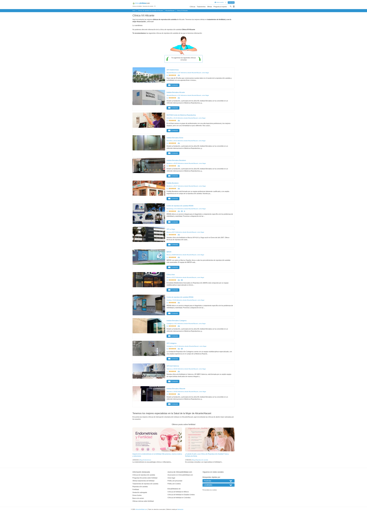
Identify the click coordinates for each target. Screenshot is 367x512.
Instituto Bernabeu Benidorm (176, 160)
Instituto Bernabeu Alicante (176, 92)
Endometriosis (147, 460)
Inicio (133, 10)
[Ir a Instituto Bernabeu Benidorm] (178, 166)
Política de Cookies (174, 484)
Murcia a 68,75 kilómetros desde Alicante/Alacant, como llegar (185, 232)
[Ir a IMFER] (178, 257)
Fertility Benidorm (173, 183)
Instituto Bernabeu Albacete (176, 388)
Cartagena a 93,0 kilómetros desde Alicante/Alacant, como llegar (186, 323)
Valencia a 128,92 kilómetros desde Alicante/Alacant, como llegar (186, 369)
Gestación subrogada (139, 492)
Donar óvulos (137, 495)
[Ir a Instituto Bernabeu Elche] (178, 143)
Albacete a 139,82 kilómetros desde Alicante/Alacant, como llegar (186, 391)
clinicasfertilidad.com (141, 509)
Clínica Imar (171, 274)
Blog (141, 460)
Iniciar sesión (220, 2)
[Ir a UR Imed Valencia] (178, 371)
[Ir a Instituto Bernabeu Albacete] (178, 394)
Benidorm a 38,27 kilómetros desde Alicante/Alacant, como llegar (186, 186)
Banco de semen (138, 498)
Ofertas (209, 6)
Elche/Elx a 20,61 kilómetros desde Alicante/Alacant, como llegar (186, 140)
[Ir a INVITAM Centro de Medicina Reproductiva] (178, 120)
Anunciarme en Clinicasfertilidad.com (180, 475)
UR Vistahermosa (173, 70)
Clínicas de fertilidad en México (178, 492)
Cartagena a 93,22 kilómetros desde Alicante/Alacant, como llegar (186, 346)
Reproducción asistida (202, 460)
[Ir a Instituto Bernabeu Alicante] (178, 98)
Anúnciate (231, 2)
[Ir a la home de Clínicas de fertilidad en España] (144, 3)
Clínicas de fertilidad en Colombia (179, 497)
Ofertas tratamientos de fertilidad (143, 481)
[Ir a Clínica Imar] (178, 280)
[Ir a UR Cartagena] (178, 348)
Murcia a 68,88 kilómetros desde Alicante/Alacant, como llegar (185, 254)
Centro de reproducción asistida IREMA (180, 206)
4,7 (168, 371)
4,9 (168, 280)
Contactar (174, 85)
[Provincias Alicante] (219, 480)
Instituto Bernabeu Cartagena (176, 320)
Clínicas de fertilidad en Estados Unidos (181, 494)
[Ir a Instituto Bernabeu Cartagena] (178, 326)
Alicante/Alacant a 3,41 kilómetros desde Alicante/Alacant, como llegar (188, 95)
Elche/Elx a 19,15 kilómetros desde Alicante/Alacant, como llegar (186, 118)
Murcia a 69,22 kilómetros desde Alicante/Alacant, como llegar (185, 277)
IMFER (169, 252)
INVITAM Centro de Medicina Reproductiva (181, 115)
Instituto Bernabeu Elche (175, 138)
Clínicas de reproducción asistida (143, 475)
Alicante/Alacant (169, 10)
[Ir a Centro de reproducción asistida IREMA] (178, 211)
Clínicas (192, 6)
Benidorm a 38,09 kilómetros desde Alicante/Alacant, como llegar (186, 163)
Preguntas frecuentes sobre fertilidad (144, 478)
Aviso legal (171, 478)
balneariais (180, 509)
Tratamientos (201, 6)
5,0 (168, 75)
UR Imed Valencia (173, 366)
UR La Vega (171, 229)
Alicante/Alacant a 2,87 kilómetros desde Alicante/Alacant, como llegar (188, 72)
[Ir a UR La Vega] (178, 234)
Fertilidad (135, 489)
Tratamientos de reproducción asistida (145, 484)
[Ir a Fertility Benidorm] (178, 188)
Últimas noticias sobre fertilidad (143, 501)
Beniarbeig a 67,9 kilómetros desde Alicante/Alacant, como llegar (186, 208)
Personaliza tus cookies (210, 490)
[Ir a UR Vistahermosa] (178, 75)
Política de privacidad (175, 481)
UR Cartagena (171, 343)
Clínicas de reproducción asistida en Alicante (150, 10)
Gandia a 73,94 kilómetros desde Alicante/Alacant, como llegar (185, 300)
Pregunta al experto (220, 6)
